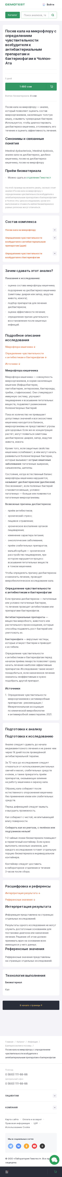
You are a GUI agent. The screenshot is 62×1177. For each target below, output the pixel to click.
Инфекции (33, 1042)
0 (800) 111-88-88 (16, 1074)
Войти (50, 4)
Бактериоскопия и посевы (18, 1045)
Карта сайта (12, 1119)
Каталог (12, 15)
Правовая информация (17, 1123)
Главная (9, 1042)
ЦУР (36, 1123)
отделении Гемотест (38, 177)
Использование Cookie (17, 1127)
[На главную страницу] (15, 5)
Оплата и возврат (32, 1119)
